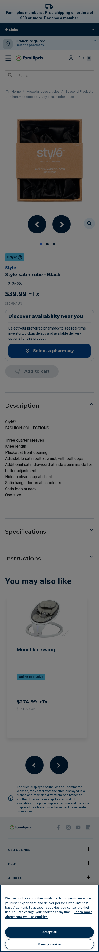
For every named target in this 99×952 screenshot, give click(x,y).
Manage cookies (50, 944)
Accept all (49, 932)
